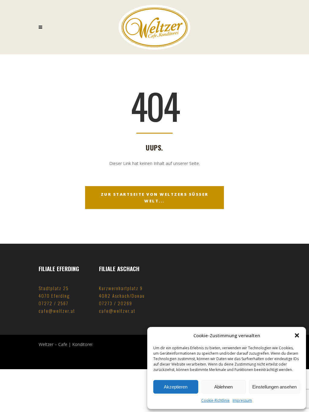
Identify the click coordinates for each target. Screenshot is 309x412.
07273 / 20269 (115, 303)
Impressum (242, 400)
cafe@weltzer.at (57, 310)
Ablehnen (223, 386)
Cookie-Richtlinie (215, 400)
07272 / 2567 (53, 303)
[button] (297, 335)
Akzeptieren (175, 386)
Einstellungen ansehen (274, 386)
